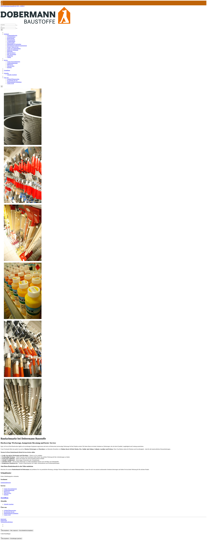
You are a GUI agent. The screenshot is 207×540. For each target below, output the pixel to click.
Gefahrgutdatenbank (9, 490)
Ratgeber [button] (9, 67)
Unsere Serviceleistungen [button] (13, 61)
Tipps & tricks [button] (10, 66)
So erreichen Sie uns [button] (12, 80)
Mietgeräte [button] (10, 51)
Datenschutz (4, 520)
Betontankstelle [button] (11, 39)
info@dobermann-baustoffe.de (8, 6)
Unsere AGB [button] (10, 83)
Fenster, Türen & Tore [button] (12, 47)
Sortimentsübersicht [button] (12, 35)
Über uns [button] (6, 77)
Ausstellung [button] (7, 70)
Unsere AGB (7, 515)
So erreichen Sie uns (9, 512)
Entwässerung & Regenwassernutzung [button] (17, 45)
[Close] (1, 537)
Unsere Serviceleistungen (10, 488)
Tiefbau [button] (9, 57)
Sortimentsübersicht (6, 482)
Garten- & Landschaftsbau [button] (14, 48)
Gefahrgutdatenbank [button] (12, 63)
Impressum (3, 519)
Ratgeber (6, 494)
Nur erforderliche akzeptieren (26, 530)
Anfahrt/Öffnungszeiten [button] (13, 79)
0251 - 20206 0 (20, 6)
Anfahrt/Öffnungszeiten (10, 510)
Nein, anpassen (14, 530)
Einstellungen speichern (16, 538)
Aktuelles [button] (6, 73)
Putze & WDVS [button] (11, 53)
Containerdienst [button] (11, 41)
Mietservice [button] (10, 64)
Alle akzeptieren (5, 530)
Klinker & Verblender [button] (12, 50)
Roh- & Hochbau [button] (11, 54)
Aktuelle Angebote (9, 504)
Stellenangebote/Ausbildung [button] (14, 82)
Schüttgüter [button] (10, 55)
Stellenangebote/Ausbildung (11, 513)
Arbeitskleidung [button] (11, 37)
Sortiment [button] (6, 34)
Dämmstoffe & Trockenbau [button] (14, 44)
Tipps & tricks (7, 493)
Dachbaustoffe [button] (11, 42)
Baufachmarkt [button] (10, 38)
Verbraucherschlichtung (7, 522)
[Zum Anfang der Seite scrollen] (1, 529)
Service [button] (6, 60)
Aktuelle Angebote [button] (12, 74)
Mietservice (7, 491)
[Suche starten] (16, 28)
